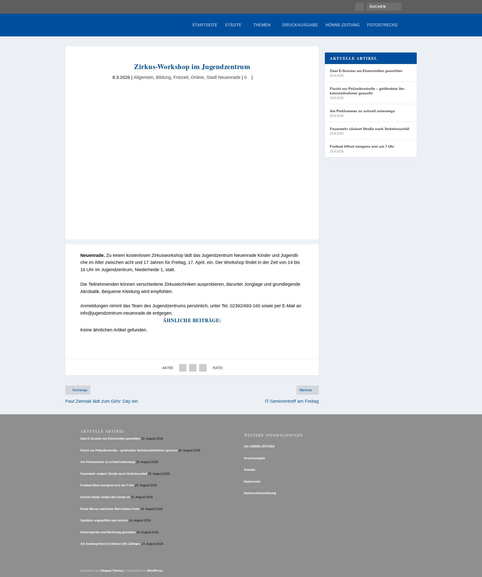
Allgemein (143, 77)
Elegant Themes (112, 570)
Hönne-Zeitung (342, 25)
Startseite (204, 25)
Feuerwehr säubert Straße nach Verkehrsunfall (369, 129)
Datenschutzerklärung (260, 493)
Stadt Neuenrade (223, 77)
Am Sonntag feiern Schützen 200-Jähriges (110, 544)
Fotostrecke (382, 25)
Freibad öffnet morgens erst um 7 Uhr (362, 146)
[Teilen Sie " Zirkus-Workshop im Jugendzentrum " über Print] (203, 368)
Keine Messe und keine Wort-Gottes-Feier (110, 509)
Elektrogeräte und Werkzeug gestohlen (108, 532)
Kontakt (249, 470)
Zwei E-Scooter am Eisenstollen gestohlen (366, 71)
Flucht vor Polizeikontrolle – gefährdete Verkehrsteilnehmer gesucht (367, 91)
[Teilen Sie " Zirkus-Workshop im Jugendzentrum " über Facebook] (183, 368)
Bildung (163, 77)
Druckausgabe (300, 25)
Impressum (252, 481)
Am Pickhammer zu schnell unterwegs (362, 111)
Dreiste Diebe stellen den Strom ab (105, 497)
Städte (233, 25)
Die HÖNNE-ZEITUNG (259, 446)
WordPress (155, 570)
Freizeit (180, 77)
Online (197, 77)
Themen (262, 25)
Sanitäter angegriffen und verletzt (104, 520)
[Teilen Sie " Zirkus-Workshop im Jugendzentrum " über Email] (193, 368)
